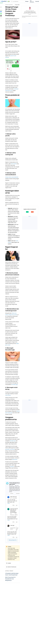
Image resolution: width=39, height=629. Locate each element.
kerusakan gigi (14, 384)
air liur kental (13, 163)
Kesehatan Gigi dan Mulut (9, 4)
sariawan (12, 466)
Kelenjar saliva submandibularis (11, 177)
